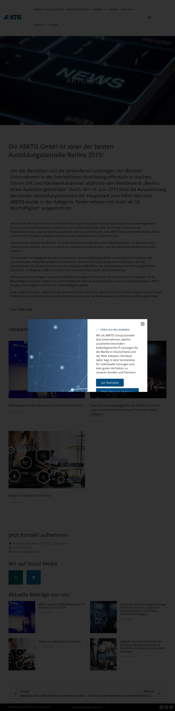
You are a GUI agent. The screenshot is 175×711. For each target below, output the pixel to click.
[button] (142, 324)
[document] (87, 355)
